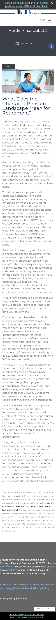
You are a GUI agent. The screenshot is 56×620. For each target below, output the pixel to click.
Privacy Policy (8, 598)
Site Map (23, 598)
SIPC (10, 566)
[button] (45, 20)
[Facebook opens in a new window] (51, 48)
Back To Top (43, 609)
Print (8, 66)
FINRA (3, 566)
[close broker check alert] (51, 3)
